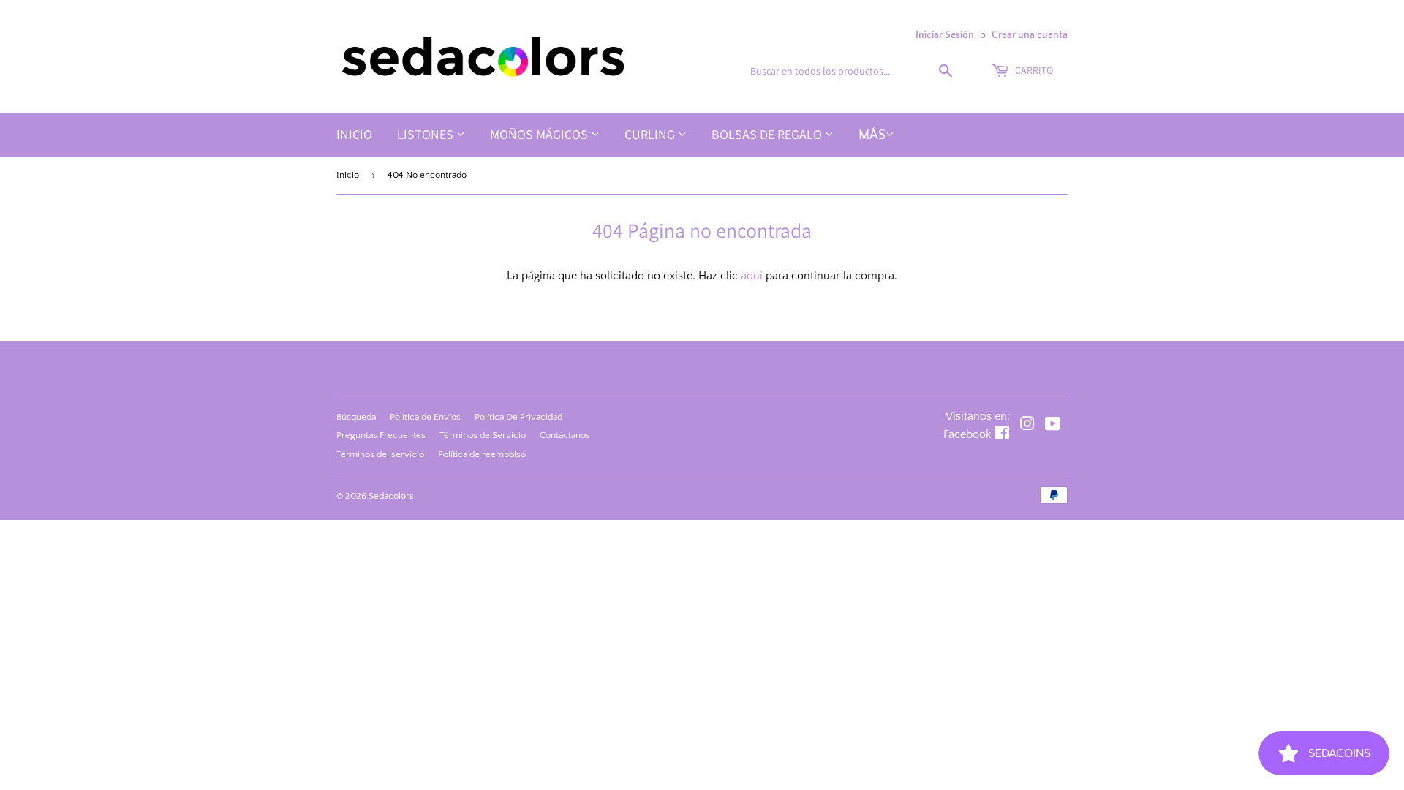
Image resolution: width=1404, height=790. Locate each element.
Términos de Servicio (482, 435)
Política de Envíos (425, 417)
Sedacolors (391, 496)
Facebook (967, 434)
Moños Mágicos (540, 134)
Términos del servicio (380, 454)
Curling (651, 134)
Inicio (354, 134)
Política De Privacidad (518, 417)
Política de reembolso (482, 454)
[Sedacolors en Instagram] (1027, 425)
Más (872, 135)
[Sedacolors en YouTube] (1052, 425)
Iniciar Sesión (945, 35)
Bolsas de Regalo (768, 134)
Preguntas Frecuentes (381, 435)
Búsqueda (356, 417)
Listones (426, 134)
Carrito (1033, 70)
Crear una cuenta (1030, 35)
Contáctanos (565, 435)
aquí (752, 275)
